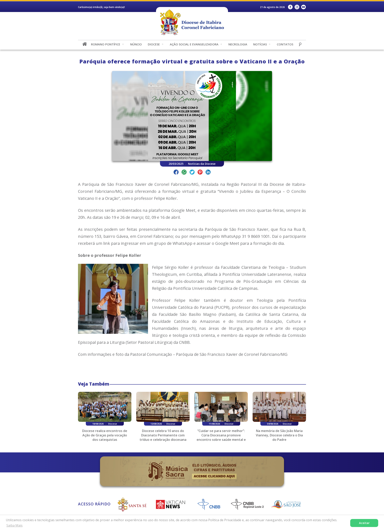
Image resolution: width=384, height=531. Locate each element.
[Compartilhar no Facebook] (176, 173)
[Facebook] (290, 7)
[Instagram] (296, 7)
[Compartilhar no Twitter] (192, 173)
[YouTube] (303, 7)
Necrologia (237, 44)
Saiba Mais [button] (14, 525)
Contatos (285, 44)
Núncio (136, 44)
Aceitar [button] (364, 523)
